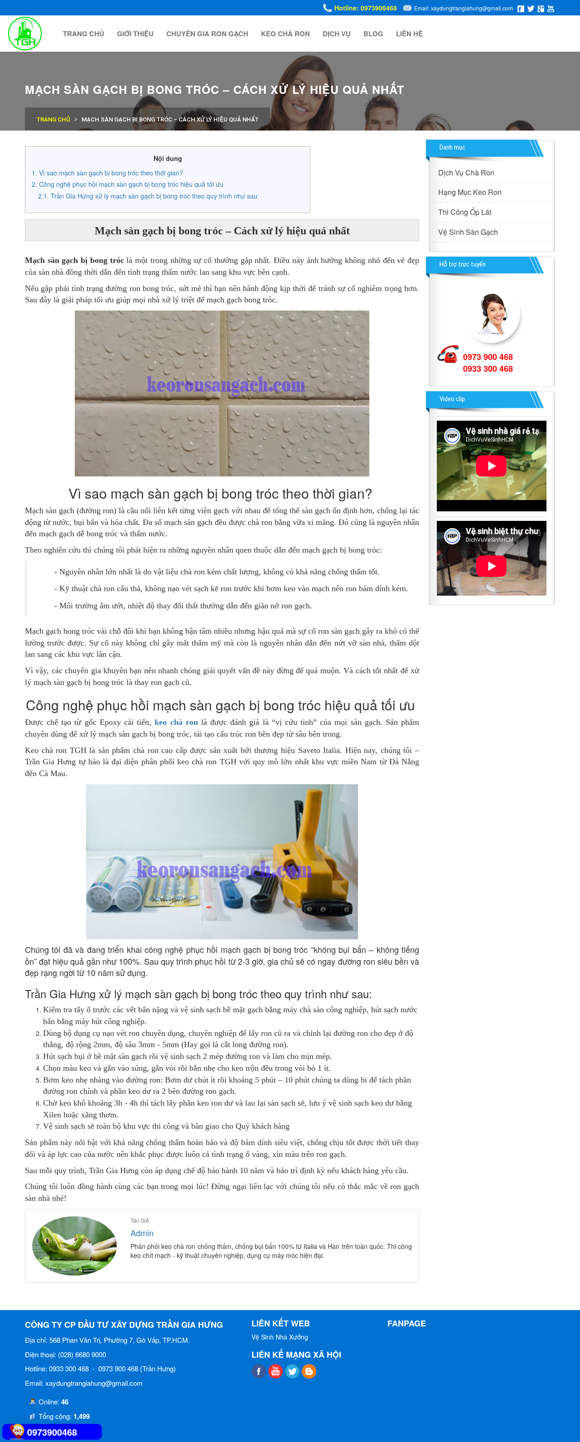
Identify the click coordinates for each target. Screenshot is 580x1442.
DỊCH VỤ (337, 34)
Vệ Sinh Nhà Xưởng (279, 1336)
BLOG (373, 34)
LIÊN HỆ (409, 34)
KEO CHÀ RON (285, 34)
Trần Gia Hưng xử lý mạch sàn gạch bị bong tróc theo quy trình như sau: (155, 195)
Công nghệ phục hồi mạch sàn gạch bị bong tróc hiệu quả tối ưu (132, 184)
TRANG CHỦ (83, 34)
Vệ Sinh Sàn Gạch (468, 232)
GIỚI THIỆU (135, 34)
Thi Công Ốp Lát (464, 212)
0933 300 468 (488, 368)
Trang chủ (53, 119)
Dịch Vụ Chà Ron (466, 172)
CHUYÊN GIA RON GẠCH (207, 34)
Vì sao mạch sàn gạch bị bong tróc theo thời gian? (112, 172)
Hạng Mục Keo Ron (470, 192)
